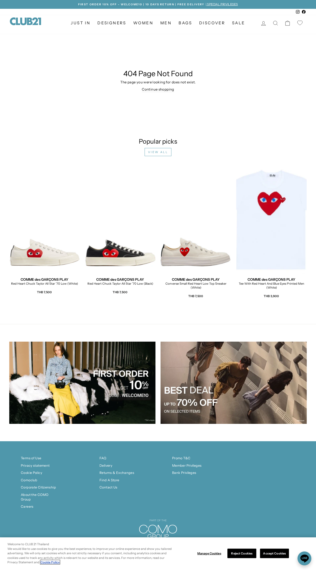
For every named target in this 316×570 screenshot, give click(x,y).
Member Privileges (186, 465)
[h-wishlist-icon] (300, 23)
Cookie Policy (31, 473)
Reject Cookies (241, 553)
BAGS (185, 23)
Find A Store (109, 480)
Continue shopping (158, 89)
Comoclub (29, 480)
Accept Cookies (274, 553)
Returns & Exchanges (116, 473)
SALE (238, 23)
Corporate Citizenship (38, 487)
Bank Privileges (184, 473)
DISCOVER (212, 23)
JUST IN (80, 23)
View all (158, 152)
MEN (166, 23)
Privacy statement (35, 465)
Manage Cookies (209, 553)
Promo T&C (181, 458)
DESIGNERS (111, 23)
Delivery (105, 465)
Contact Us (108, 487)
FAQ (102, 458)
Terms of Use (31, 458)
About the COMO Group (34, 497)
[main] (158, 553)
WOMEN (143, 23)
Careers (27, 506)
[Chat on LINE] (304, 558)
